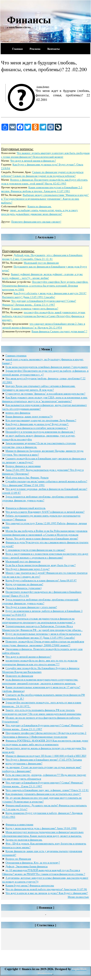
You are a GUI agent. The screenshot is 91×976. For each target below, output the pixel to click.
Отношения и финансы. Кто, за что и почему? (33, 862)
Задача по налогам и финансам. (24, 840)
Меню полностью (78, 897)
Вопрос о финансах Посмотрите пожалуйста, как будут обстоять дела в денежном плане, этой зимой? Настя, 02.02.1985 (44, 181)
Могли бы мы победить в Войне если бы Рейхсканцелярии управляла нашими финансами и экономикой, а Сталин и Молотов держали (44, 533)
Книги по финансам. (39, 206)
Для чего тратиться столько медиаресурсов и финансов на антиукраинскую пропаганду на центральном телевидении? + (38, 620)
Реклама (35, 49)
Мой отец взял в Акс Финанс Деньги (27, 477)
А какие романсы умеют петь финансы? (34, 308)
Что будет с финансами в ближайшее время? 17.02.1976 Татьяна (44, 759)
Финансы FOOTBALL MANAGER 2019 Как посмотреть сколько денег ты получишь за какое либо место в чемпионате (45, 742)
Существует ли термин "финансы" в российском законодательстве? (45, 393)
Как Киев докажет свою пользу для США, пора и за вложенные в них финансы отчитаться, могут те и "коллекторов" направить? (44, 399)
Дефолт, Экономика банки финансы (27, 866)
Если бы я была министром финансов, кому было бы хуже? (41, 565)
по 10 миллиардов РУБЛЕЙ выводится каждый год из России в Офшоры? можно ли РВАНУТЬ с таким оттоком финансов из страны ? (43, 872)
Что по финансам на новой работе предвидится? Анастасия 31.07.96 (46, 889)
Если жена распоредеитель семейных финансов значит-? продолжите (47, 367)
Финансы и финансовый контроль (26, 508)
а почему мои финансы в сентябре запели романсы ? (37, 428)
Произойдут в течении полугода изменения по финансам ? (40, 432)
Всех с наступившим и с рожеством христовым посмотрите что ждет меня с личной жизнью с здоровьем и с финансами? (45, 555)
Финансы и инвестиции (19, 824)
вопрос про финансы (18, 413)
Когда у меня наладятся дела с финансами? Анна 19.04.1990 (41, 828)
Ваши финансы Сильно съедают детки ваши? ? (59, 331)
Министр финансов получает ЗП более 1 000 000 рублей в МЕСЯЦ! (46, 756)
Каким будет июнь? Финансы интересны (30, 885)
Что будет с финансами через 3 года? (28, 569)
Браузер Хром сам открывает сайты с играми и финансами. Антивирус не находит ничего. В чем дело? (38, 388)
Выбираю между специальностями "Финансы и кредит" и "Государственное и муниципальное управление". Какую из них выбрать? (45, 198)
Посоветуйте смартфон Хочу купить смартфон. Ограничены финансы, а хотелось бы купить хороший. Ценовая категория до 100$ (45, 285)
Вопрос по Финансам (18, 859)
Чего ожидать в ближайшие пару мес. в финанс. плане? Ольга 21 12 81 (47, 790)
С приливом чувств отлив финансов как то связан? (35, 550)
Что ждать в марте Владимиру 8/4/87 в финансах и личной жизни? (45, 512)
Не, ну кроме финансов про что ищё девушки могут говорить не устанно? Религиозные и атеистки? (42, 799)
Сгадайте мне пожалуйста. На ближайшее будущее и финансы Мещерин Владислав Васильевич (40, 670)
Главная (17, 49)
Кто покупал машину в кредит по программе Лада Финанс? (41, 420)
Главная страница (16, 355)
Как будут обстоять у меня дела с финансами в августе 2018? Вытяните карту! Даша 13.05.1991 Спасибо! (44, 295)
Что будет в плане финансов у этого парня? (31, 607)
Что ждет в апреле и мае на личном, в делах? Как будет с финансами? (47, 893)
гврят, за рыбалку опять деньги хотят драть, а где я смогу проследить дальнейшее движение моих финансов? (39, 212)
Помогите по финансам (19, 676)
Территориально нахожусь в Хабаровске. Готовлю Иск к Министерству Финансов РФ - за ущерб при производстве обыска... (42, 628)
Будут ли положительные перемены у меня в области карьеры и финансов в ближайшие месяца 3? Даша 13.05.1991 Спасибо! (41, 635)
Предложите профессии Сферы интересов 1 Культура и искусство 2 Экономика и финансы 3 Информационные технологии (44, 735)
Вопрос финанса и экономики (23, 466)
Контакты (53, 49)
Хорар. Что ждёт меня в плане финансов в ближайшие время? (42, 538)
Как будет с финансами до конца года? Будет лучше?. (37, 424)
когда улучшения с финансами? (24, 763)
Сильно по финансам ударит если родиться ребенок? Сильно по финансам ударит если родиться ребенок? (42, 174)
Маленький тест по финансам (41, 263)
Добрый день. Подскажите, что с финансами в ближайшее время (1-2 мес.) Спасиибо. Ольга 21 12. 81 (42, 257)
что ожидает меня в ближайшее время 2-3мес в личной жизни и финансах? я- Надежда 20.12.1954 (43, 325)
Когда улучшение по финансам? (24, 584)
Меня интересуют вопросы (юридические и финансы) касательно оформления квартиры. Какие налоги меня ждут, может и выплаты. (43, 834)
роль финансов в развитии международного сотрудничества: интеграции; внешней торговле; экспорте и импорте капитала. (40, 681)
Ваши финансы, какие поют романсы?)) (29, 416)
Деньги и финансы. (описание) (23, 588)
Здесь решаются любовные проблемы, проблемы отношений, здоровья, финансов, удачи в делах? (40, 498)
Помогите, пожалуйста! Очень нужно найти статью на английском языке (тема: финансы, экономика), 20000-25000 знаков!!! (43, 643)
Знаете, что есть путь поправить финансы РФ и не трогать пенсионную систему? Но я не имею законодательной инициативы (41, 712)
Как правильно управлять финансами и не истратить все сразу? (43, 794)
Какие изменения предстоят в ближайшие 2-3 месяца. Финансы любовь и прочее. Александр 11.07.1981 (41, 189)
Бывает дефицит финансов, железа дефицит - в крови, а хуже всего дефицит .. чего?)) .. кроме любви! (42, 276)
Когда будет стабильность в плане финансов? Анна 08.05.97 (41, 580)
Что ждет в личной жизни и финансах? (33, 160)
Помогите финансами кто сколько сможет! (36, 221)
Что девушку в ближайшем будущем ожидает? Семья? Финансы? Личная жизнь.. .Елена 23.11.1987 (39, 302)
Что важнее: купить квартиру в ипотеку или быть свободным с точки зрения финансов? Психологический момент (45, 155)
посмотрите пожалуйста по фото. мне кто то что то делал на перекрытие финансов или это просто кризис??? (39, 662)
